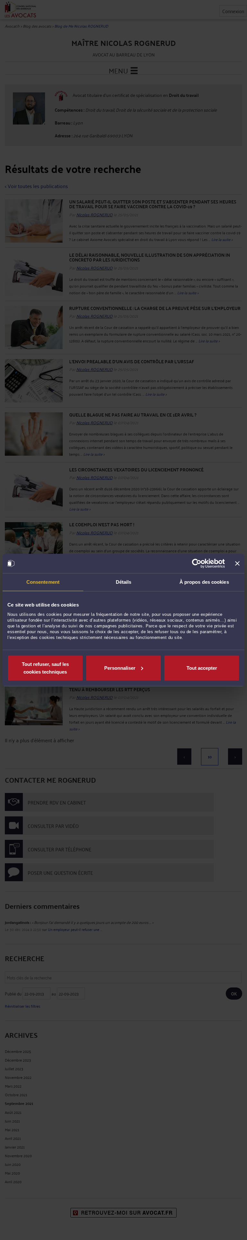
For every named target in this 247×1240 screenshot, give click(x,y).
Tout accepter (202, 667)
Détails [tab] (124, 582)
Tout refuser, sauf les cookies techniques (45, 667)
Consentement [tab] (42, 582)
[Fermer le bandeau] (237, 563)
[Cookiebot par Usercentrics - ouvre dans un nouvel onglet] (197, 563)
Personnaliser (119, 667)
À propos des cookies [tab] (204, 582)
